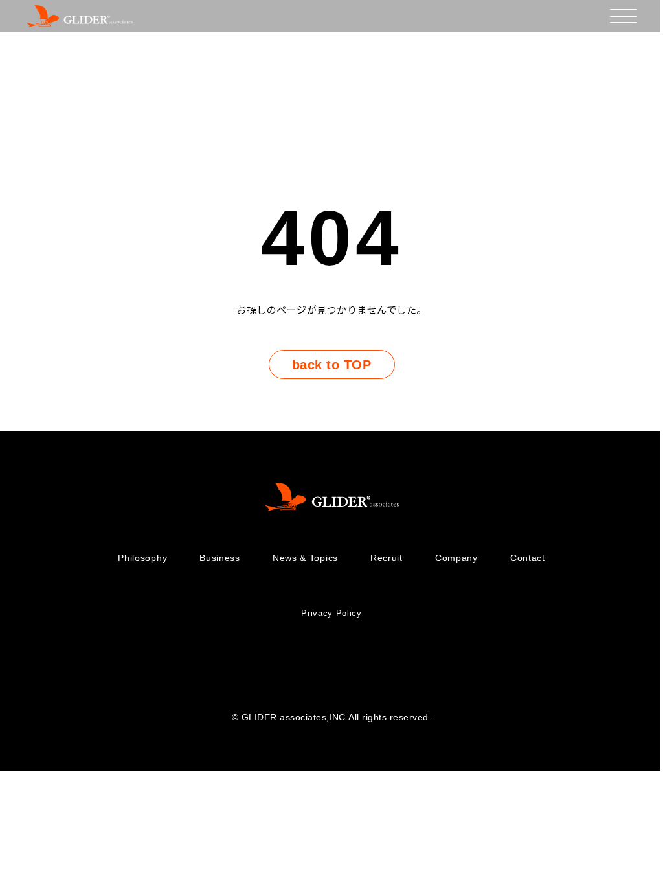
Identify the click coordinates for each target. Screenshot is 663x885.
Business (219, 558)
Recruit (386, 558)
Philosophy (142, 558)
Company (456, 558)
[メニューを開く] (623, 16)
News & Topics (305, 558)
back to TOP (331, 365)
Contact (527, 558)
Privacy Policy (331, 613)
